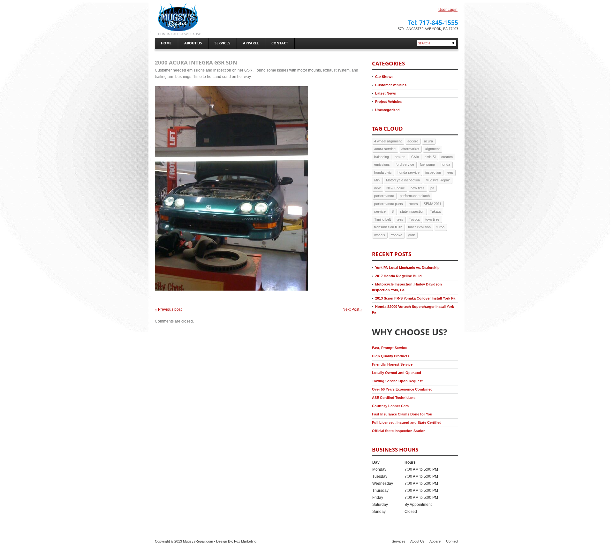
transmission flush (388, 227)
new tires (418, 188)
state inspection (412, 211)
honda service (408, 172)
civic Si (430, 157)
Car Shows (384, 77)
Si (392, 211)
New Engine (395, 188)
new (377, 188)
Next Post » (352, 309)
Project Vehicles (388, 101)
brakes (400, 157)
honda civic (383, 172)
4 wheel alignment (388, 141)
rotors (413, 204)
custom (447, 157)
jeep (450, 172)
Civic (415, 157)
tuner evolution (419, 227)
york (411, 235)
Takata (435, 211)
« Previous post (168, 309)
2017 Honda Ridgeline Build (398, 276)
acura (428, 141)
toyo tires (432, 219)
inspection (433, 172)
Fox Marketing (245, 541)
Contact (452, 541)
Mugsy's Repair (438, 180)
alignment (432, 149)
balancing (381, 157)
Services (398, 541)
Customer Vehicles (390, 85)
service (380, 211)
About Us (417, 541)
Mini (377, 180)
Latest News (385, 93)
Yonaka (396, 235)
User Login (448, 9)
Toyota (414, 219)
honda (445, 164)
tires (400, 219)
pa (432, 188)
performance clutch (415, 196)
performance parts (388, 204)
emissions (382, 164)
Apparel (435, 541)
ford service (405, 164)
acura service (385, 149)
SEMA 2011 (432, 204)
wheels (379, 235)
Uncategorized (387, 110)
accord (412, 141)
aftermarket (410, 149)
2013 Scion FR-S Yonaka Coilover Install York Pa (415, 298)
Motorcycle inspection (403, 180)
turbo (440, 227)
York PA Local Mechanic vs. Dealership (407, 268)
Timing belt (382, 219)
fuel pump (427, 164)
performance (384, 196)
